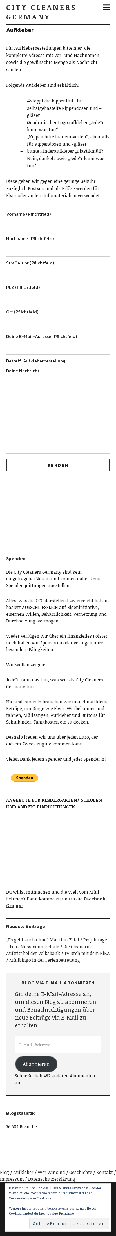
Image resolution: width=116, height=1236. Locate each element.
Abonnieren (36, 1064)
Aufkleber (23, 1172)
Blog (4, 1172)
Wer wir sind (51, 1172)
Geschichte (80, 1172)
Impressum (12, 1179)
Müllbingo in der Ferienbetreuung (44, 960)
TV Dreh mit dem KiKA (87, 953)
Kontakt (104, 1172)
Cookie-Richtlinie (60, 1213)
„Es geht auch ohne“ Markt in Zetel (42, 940)
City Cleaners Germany (41, 11)
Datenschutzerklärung (51, 1179)
